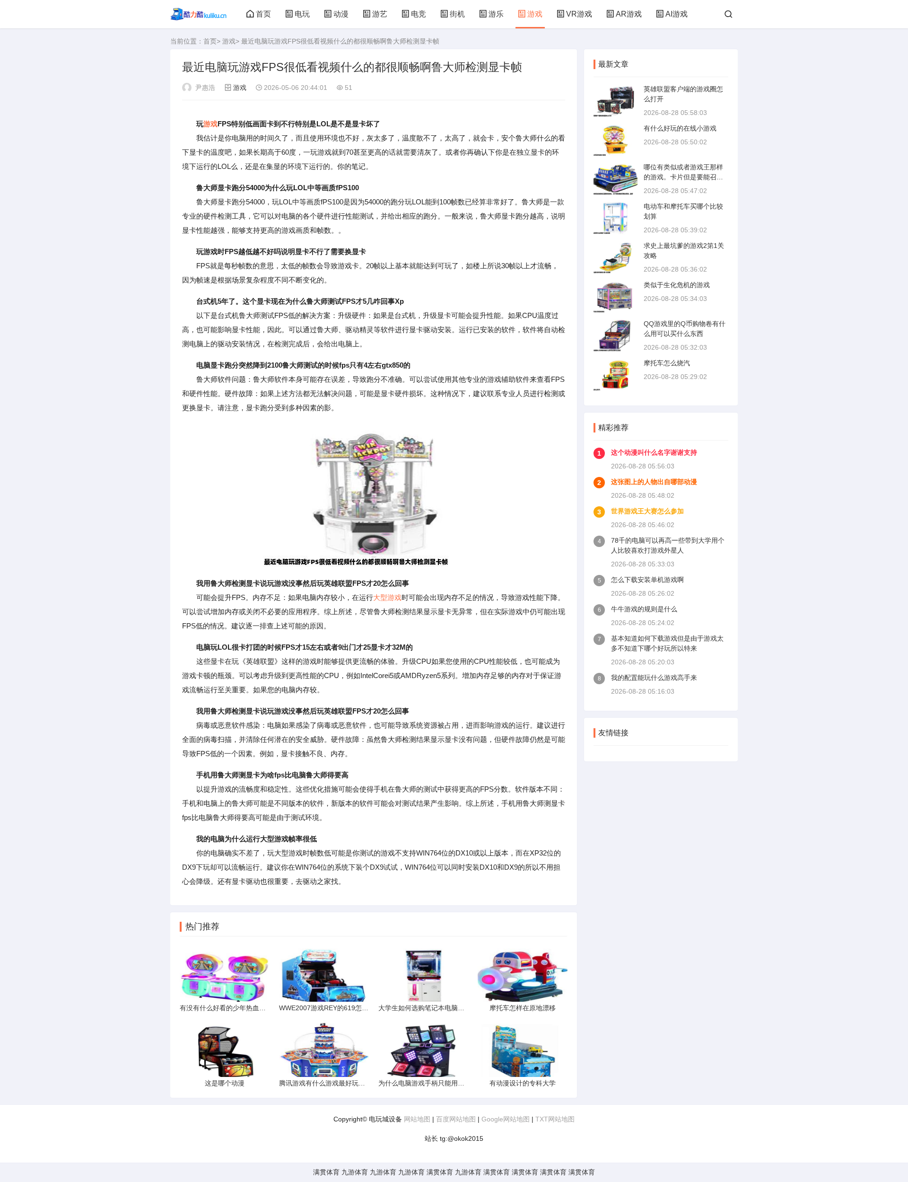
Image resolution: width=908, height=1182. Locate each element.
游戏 (534, 14)
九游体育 (354, 1172)
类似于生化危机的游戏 (677, 285)
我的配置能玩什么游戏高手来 (654, 677)
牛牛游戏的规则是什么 (644, 609)
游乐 (496, 14)
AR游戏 (629, 14)
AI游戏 (676, 14)
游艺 (379, 14)
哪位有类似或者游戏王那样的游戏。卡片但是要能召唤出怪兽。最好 (683, 177)
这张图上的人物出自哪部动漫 (654, 481)
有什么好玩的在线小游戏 (680, 128)
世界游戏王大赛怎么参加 (647, 511)
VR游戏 (579, 14)
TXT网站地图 (555, 1119)
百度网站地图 (456, 1119)
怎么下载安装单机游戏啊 (647, 579)
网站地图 (417, 1119)
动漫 (341, 14)
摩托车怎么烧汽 (667, 363)
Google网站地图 (505, 1119)
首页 (263, 14)
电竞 (418, 14)
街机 (457, 14)
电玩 (302, 14)
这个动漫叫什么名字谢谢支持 (654, 452)
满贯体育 (326, 1172)
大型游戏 (387, 597)
